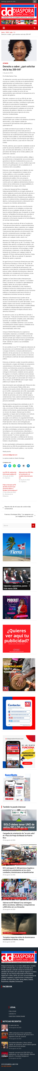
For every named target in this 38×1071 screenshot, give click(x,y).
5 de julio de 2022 (8, 73)
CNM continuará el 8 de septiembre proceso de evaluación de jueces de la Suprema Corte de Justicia (21, 1034)
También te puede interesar (14, 807)
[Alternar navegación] (3, 28)
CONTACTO (12, 1014)
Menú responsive (35, 1)
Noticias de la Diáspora (10, 829)
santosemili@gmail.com (10, 455)
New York (6, 863)
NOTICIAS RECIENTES (12, 1021)
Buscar (33, 526)
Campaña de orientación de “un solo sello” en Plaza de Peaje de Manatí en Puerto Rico (19, 835)
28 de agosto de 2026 (9, 909)
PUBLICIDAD (12, 1011)
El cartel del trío (14, 1025)
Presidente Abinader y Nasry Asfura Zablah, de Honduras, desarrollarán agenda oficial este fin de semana (22, 1044)
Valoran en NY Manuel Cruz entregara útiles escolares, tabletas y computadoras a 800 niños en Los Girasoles (19, 905)
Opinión (5, 63)
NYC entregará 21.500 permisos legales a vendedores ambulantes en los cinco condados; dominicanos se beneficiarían (18, 870)
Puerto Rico (23, 829)
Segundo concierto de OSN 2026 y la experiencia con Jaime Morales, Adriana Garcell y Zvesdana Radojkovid (22, 1054)
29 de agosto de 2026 (9, 840)
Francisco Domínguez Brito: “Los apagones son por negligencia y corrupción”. (19, 515)
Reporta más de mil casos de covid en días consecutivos (18, 507)
